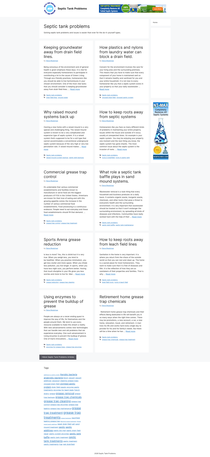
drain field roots (108, 282)
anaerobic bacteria (53, 377)
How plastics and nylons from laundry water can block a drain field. (121, 52)
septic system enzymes (59, 434)
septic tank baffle (108, 225)
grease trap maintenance (60, 408)
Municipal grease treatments (68, 421)
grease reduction (52, 282)
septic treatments (51, 444)
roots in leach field (121, 282)
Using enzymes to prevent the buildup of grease (63, 301)
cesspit (72, 378)
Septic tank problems (54, 95)
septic (62, 427)
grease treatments (66, 418)
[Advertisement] (160, 63)
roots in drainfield (108, 157)
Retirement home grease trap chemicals (121, 299)
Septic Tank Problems (72, 8)
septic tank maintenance (124, 225)
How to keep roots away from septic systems (121, 114)
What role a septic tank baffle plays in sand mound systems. (120, 176)
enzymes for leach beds (63, 390)
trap (61, 444)
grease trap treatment (69, 223)
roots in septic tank (123, 157)
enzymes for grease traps (55, 347)
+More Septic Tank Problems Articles (58, 357)
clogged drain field (109, 97)
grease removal (65, 393)
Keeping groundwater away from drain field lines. (63, 52)
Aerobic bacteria (68, 374)
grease (52, 394)
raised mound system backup (57, 157)
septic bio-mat (60, 430)
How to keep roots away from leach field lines (121, 241)
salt (73, 424)
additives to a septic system (52, 375)
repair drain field (64, 424)
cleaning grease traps (69, 381)
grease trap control (53, 223)
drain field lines (51, 97)
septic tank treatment (59, 437)
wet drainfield (69, 444)
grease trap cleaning (67, 282)
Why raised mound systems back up (60, 114)
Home (155, 22)
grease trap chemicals (110, 339)
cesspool (56, 381)
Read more (75, 89)
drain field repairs (59, 387)
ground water (63, 97)
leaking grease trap (52, 421)
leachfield (76, 418)
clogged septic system (124, 97)
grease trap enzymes (74, 347)
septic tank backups (76, 157)
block (65, 378)
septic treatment (70, 441)
